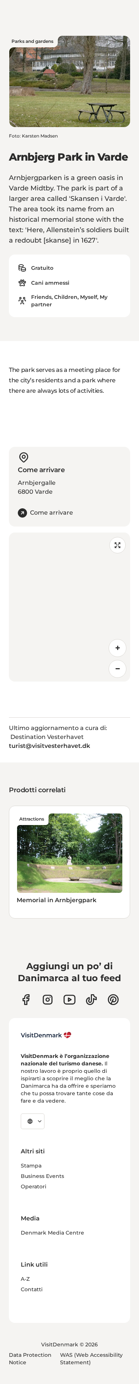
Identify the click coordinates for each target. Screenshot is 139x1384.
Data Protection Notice (30, 1359)
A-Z (25, 1279)
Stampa (31, 1165)
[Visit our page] (47, 999)
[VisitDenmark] (46, 1035)
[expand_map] (117, 545)
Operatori (33, 1186)
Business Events (42, 1176)
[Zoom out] (117, 669)
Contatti (32, 1289)
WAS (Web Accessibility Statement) (91, 1359)
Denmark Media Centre (52, 1232)
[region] (69, 607)
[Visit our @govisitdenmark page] (91, 999)
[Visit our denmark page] (25, 999)
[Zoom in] (117, 648)
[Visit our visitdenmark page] (69, 999)
